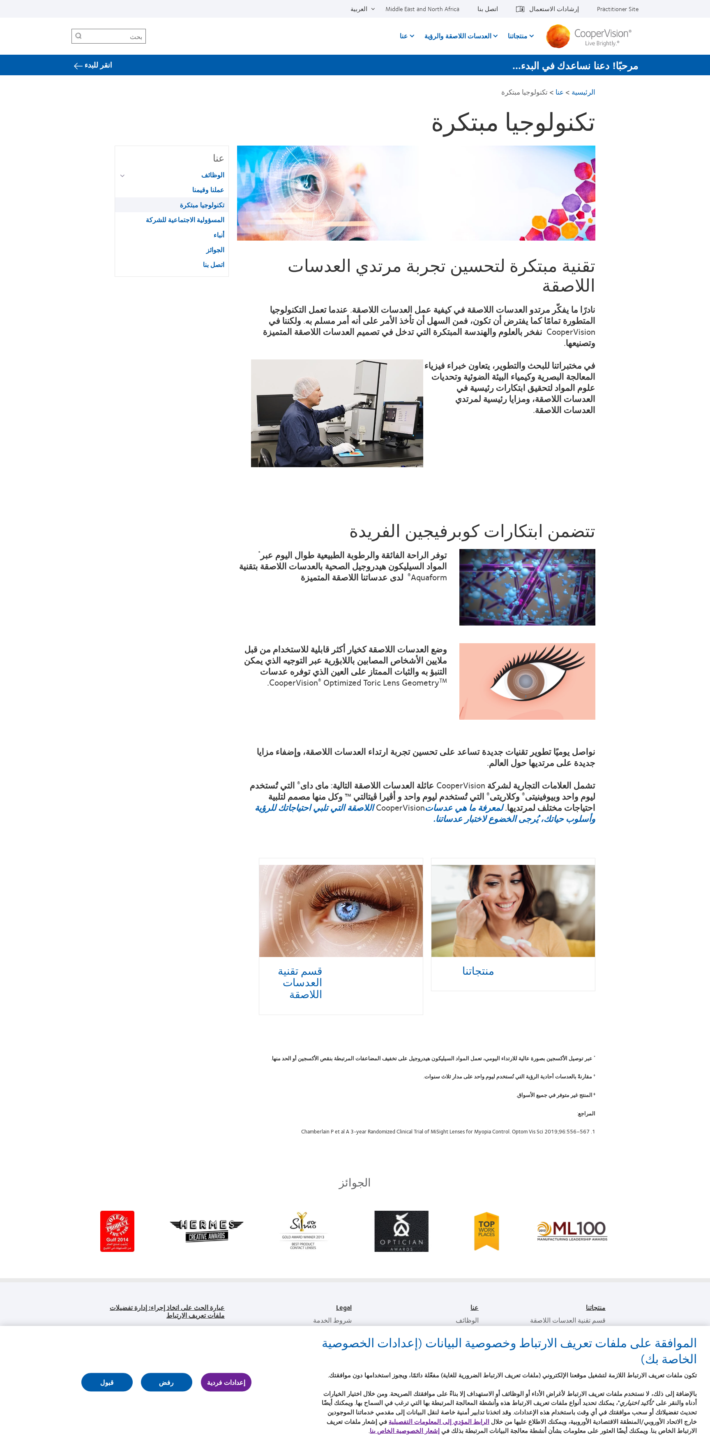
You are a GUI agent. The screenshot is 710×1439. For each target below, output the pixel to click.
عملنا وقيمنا (208, 189)
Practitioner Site (618, 9)
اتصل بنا (487, 9)
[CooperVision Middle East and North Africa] (592, 36)
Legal (344, 1307)
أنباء (219, 234)
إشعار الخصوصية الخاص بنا (405, 1430)
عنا (404, 35)
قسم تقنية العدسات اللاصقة (300, 982)
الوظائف (212, 174)
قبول (107, 1382)
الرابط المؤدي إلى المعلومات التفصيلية (439, 1421)
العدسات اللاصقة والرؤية (457, 35)
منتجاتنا (518, 35)
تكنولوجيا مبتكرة (202, 204)
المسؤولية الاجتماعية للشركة (185, 219)
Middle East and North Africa (422, 9)
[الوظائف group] (121, 175)
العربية (358, 9)
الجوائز (215, 249)
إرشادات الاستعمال (554, 9)
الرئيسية (583, 92)
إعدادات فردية (226, 1382)
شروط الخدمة (332, 1320)
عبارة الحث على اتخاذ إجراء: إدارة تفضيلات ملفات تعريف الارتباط (167, 1311)
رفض (166, 1382)
